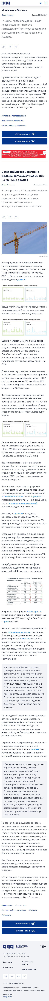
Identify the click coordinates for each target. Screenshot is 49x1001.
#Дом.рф (33, 910)
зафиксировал (34, 611)
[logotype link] (8, 3)
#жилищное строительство (14, 125)
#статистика (21, 905)
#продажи (6, 915)
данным (19, 513)
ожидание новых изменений (22, 503)
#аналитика (7, 905)
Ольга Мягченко (8, 185)
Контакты (7, 962)
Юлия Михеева (7, 15)
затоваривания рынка (19, 632)
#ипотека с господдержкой (14, 116)
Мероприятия (29, 969)
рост (6, 621)
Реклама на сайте (27, 963)
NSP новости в (22, 134)
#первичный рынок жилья (14, 910)
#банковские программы (13, 120)
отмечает (25, 638)
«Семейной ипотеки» (12, 496)
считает (35, 749)
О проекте (8, 967)
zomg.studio (7, 997)
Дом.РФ (21, 279)
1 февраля (36, 496)
